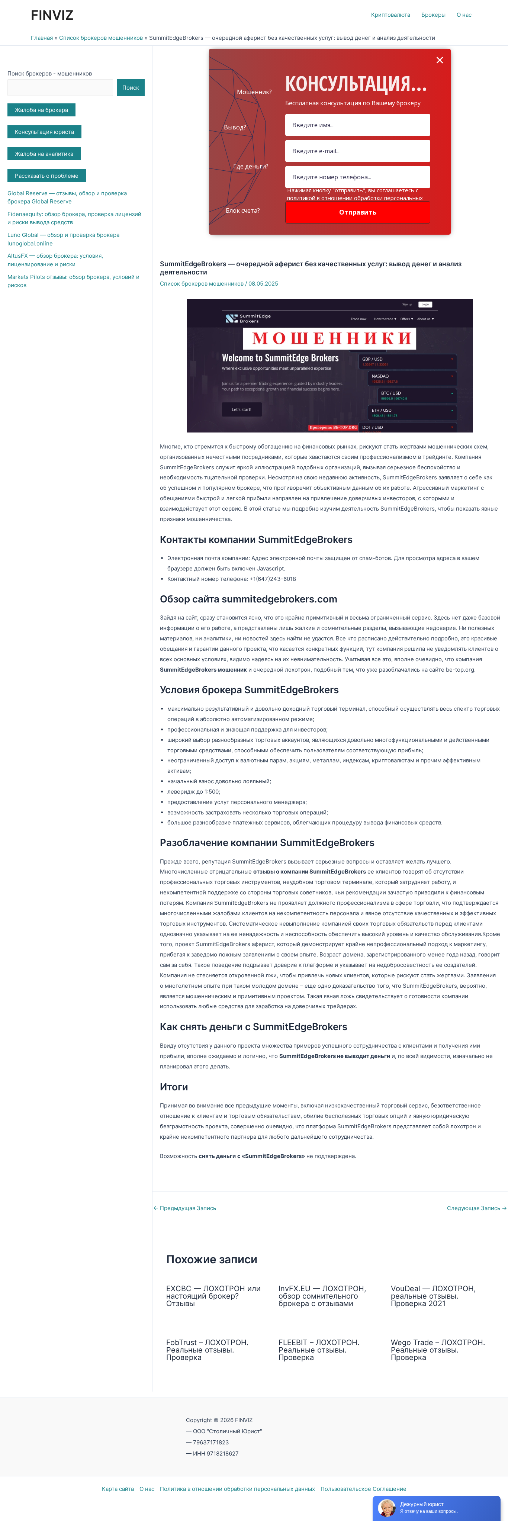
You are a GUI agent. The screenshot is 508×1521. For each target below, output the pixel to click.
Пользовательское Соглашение (363, 1488)
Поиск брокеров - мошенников (49, 73)
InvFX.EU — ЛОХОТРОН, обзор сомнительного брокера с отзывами (322, 1296)
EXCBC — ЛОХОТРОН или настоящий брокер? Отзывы (213, 1296)
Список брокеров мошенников (202, 283)
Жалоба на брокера (41, 109)
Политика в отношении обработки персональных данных (237, 1488)
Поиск (130, 87)
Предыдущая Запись (184, 1208)
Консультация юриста (44, 131)
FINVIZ (52, 15)
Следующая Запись (477, 1208)
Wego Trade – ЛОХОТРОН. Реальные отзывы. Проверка (438, 1350)
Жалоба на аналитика (44, 153)
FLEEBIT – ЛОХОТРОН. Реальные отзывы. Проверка (319, 1350)
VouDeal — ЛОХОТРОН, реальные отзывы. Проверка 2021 (433, 1296)
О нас (146, 1488)
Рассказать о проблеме (46, 175)
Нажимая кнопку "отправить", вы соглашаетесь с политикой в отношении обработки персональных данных (355, 197)
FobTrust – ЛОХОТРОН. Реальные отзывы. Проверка (207, 1350)
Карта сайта (118, 1488)
